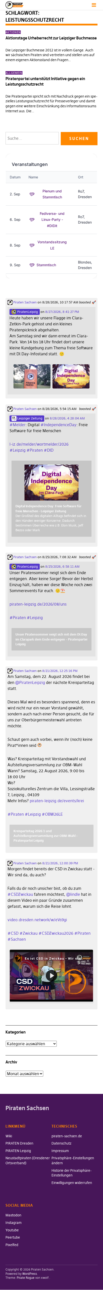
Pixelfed (12, 1245)
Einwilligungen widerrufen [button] (72, 1182)
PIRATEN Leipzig (18, 1151)
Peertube (13, 1237)
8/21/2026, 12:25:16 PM (60, 671)
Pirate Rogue (25, 1278)
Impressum (60, 1151)
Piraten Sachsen (24, 302)
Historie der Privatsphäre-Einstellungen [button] (72, 1173)
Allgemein (14, 73)
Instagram (14, 1222)
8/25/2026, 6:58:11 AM (62, 566)
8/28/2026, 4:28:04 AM (67, 418)
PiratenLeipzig (27, 312)
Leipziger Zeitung (29, 418)
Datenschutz (62, 1143)
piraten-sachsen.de (67, 1136)
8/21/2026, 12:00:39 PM (60, 863)
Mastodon (13, 1215)
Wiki (9, 1136)
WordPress (29, 1274)
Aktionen (13, 32)
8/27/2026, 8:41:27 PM (62, 312)
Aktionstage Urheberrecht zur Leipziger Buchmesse (51, 37)
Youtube (12, 1230)
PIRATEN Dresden (19, 1143)
